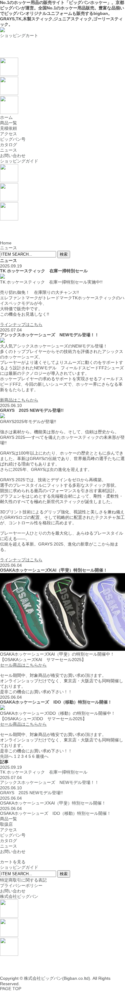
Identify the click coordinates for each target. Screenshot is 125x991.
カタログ (8, 144)
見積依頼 (8, 128)
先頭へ (6, 756)
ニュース (8, 150)
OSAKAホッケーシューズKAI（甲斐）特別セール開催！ (53, 800)
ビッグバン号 (12, 139)
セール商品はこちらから (23, 665)
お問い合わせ (12, 155)
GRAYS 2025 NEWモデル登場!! (31, 790)
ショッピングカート (19, 35)
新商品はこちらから (19, 400)
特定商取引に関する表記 (23, 880)
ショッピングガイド (19, 161)
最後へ (42, 756)
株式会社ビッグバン (19, 896)
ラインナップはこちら (21, 324)
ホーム (6, 117)
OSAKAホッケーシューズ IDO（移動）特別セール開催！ (55, 811)
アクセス (8, 133)
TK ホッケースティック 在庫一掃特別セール (43, 769)
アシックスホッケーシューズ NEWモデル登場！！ (49, 780)
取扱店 (6, 824)
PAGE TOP (10, 988)
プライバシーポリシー (21, 885)
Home (6, 242)
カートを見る (12, 861)
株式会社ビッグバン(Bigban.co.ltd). (57, 978)
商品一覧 (8, 122)
